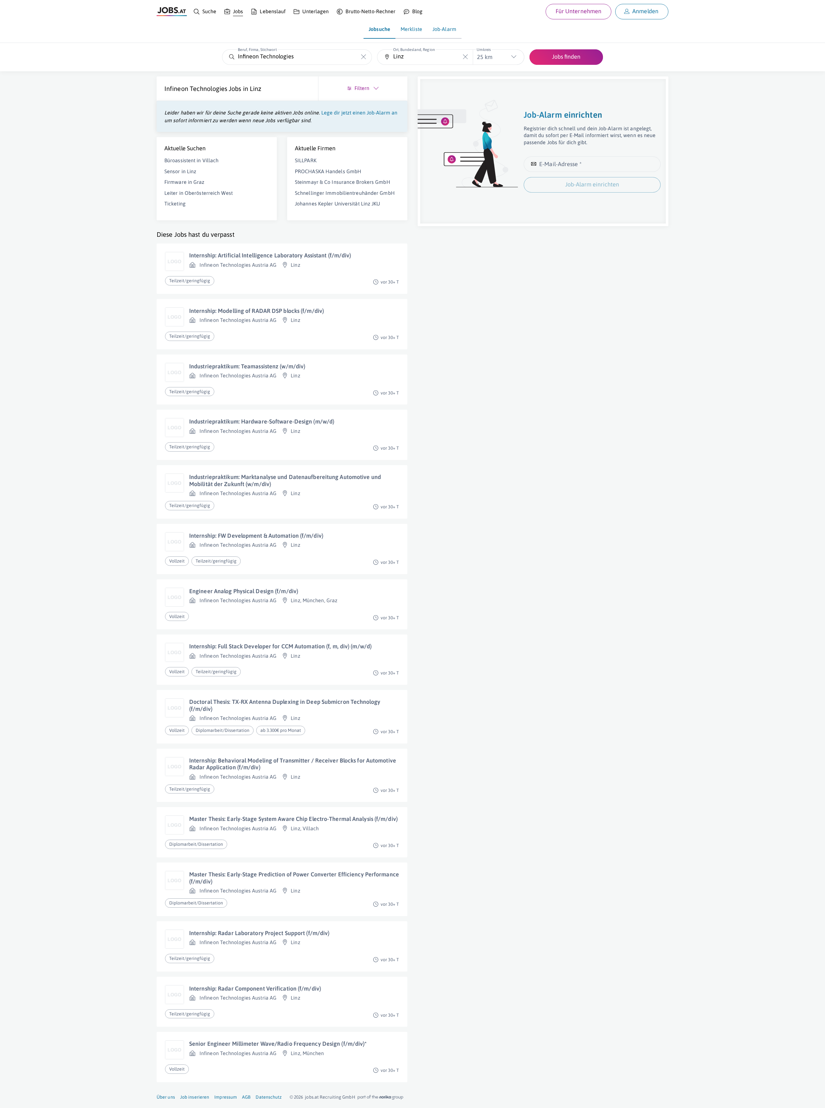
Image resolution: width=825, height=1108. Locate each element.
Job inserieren (194, 1097)
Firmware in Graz (184, 182)
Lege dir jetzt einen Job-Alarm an (359, 112)
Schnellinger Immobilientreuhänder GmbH (345, 193)
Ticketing (175, 203)
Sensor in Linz (180, 171)
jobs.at (312, 1097)
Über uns (166, 1097)
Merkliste (411, 29)
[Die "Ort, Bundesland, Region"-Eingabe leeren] (465, 57)
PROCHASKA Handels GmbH (328, 171)
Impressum (225, 1097)
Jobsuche (379, 29)
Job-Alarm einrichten (592, 184)
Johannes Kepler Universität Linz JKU (337, 203)
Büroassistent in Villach (191, 160)
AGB (246, 1097)
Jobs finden (566, 56)
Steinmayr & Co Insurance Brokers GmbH (342, 182)
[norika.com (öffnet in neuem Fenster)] (380, 1097)
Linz (255, 88)
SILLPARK (305, 160)
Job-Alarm (444, 29)
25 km (484, 57)
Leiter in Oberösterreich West (198, 193)
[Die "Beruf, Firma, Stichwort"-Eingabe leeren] (363, 57)
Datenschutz (269, 1097)
